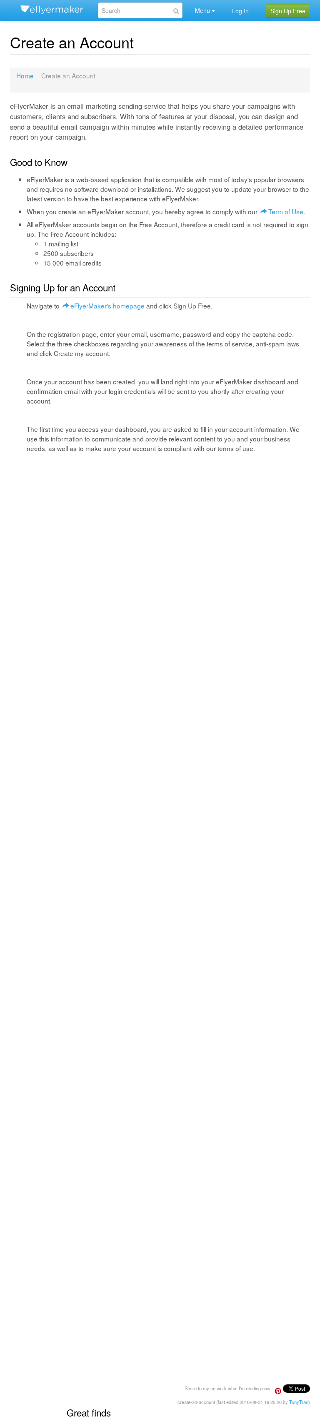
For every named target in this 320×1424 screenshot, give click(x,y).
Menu (202, 10)
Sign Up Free (287, 11)
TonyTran (298, 1402)
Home (25, 75)
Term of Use (285, 211)
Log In (240, 11)
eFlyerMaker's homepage (107, 305)
